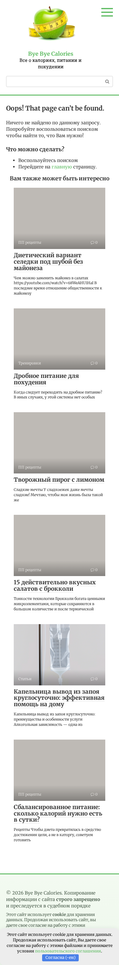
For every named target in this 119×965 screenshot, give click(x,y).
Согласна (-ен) (60, 957)
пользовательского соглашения (68, 951)
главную (62, 167)
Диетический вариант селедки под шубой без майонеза (48, 261)
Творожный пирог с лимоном (59, 479)
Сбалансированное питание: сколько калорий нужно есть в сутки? (58, 813)
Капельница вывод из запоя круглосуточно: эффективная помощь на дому (59, 698)
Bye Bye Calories (50, 53)
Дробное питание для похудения (46, 379)
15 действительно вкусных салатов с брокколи (55, 585)
